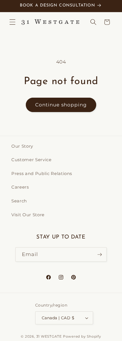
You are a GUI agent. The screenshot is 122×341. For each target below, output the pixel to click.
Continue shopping (61, 105)
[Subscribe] (99, 254)
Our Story (22, 146)
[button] (12, 22)
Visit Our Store (28, 214)
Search (19, 201)
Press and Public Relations (41, 173)
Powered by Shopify (82, 336)
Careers (20, 187)
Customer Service (31, 159)
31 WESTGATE (49, 336)
